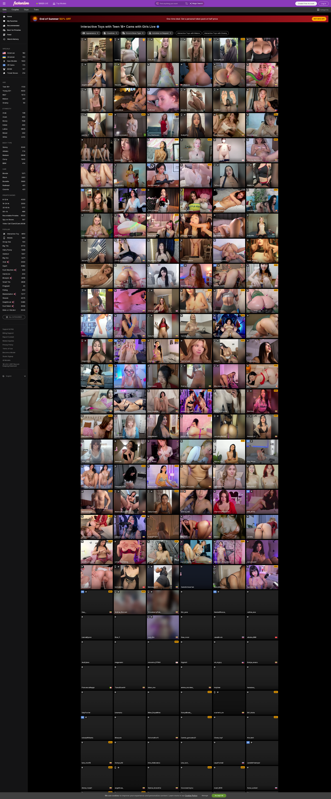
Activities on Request (160, 33)
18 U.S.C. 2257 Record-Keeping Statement (11, 365)
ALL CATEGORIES (15, 317)
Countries (111, 33)
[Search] (186, 3)
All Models (6, 360)
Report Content (8, 337)
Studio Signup (8, 356)
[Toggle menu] (4, 3)
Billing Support (8, 333)
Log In (323, 4)
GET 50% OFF (319, 19)
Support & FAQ (8, 329)
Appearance (91, 33)
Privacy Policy (8, 345)
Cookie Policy (191, 796)
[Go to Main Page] (21, 3)
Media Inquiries (8, 341)
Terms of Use (8, 349)
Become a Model (9, 352)
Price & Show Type (133, 33)
